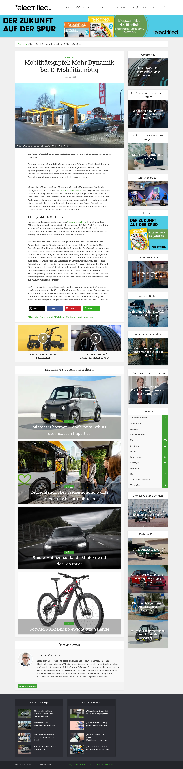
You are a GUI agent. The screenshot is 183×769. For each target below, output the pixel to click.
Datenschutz (98, 764)
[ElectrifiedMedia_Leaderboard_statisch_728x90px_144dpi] (91, 26)
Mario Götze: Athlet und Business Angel (147, 156)
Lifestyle (134, 7)
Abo (155, 7)
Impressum (74, 764)
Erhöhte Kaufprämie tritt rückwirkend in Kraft (44, 737)
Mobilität (104, 7)
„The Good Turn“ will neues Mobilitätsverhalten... (96, 737)
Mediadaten (109, 764)
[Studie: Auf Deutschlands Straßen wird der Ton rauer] (69, 537)
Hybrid (91, 7)
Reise (146, 7)
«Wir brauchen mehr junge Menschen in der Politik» (148, 351)
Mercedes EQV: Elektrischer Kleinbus (44, 724)
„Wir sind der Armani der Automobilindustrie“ (98, 748)
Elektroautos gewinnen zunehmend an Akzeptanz (147, 606)
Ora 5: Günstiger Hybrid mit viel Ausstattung (147, 551)
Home (69, 7)
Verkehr (71, 317)
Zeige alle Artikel (27, 686)
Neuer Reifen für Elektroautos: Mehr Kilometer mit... (147, 72)
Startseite (22, 44)
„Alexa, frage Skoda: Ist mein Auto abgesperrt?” (97, 712)
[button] (37, 308)
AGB (90, 764)
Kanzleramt (47, 317)
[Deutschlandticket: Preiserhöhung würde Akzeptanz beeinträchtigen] (69, 472)
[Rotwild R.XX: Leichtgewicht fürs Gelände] (69, 603)
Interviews (119, 7)
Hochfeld (33, 317)
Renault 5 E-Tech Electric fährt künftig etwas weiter (147, 579)
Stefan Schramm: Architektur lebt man (148, 274)
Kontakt (83, 764)
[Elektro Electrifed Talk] (148, 193)
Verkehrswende (85, 317)
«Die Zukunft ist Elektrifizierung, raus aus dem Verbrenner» (148, 390)
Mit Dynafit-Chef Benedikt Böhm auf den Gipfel (147, 313)
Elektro (80, 7)
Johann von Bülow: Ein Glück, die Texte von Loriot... (147, 114)
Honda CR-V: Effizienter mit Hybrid (45, 748)
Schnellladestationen (71, 190)
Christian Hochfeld (77, 222)
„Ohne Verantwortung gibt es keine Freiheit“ (97, 724)
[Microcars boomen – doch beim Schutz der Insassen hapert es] (69, 407)
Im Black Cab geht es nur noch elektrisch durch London (147, 514)
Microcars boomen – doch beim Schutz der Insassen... (148, 634)
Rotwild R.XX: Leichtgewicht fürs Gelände (69, 629)
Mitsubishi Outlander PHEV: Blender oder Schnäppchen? (44, 714)
